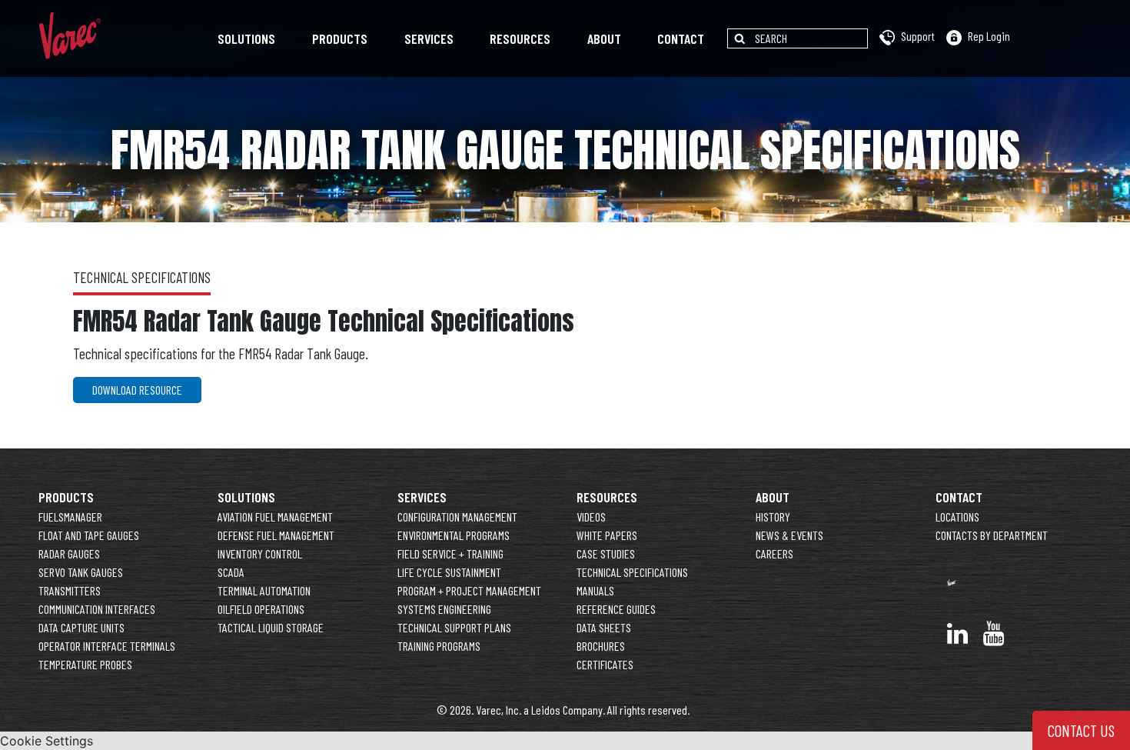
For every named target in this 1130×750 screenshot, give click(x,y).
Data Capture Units (81, 627)
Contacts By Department (992, 535)
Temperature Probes (85, 664)
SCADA (231, 572)
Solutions (246, 38)
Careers (774, 553)
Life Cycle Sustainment (449, 572)
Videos (591, 516)
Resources (520, 38)
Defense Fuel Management (276, 535)
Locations (957, 516)
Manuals (595, 590)
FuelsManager (70, 516)
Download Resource (137, 389)
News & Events (789, 535)
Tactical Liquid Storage (271, 627)
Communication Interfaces (96, 609)
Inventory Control (260, 553)
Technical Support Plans (454, 627)
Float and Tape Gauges (88, 535)
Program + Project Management (469, 590)
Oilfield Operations (261, 609)
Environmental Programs (453, 535)
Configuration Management (457, 516)
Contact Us (1081, 730)
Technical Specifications (632, 572)
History (773, 516)
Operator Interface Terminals (106, 645)
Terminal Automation (264, 590)
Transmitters (69, 590)
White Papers (607, 535)
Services (429, 38)
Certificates (605, 664)
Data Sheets (604, 627)
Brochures (601, 645)
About (604, 38)
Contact (680, 38)
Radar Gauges (69, 553)
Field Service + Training (450, 553)
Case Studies (606, 553)
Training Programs (438, 645)
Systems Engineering (444, 609)
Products (339, 38)
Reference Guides (616, 609)
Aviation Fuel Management (275, 516)
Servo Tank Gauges (80, 572)
